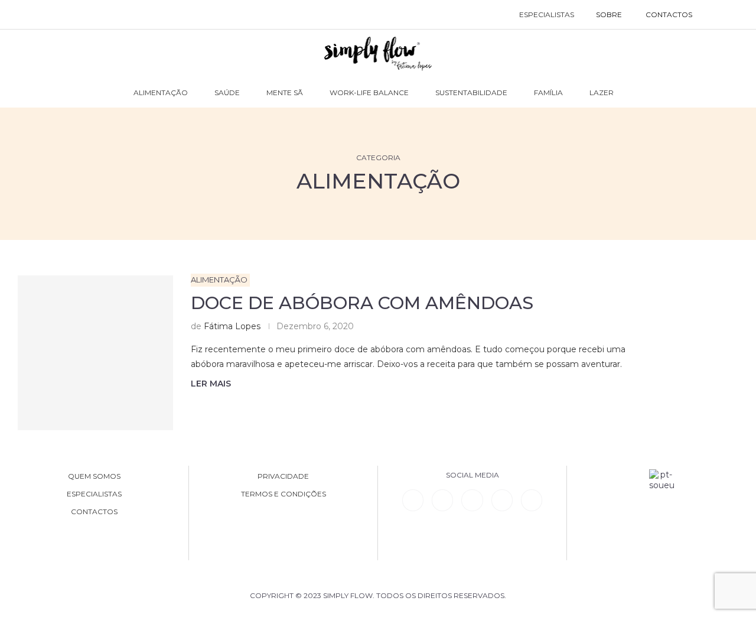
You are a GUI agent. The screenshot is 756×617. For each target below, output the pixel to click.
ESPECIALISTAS (546, 14)
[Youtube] (502, 500)
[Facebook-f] (442, 500)
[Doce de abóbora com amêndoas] (95, 353)
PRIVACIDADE (283, 476)
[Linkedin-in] (412, 500)
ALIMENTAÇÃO (160, 92)
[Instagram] (472, 500)
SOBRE (609, 14)
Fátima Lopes (232, 326)
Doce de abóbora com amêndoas (362, 303)
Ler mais (211, 383)
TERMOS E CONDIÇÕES (283, 494)
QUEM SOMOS (94, 476)
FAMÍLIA (548, 92)
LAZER (601, 92)
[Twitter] (531, 500)
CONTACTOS (669, 14)
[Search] (716, 14)
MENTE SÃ (284, 92)
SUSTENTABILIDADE (471, 92)
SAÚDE (227, 92)
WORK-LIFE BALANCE (369, 92)
